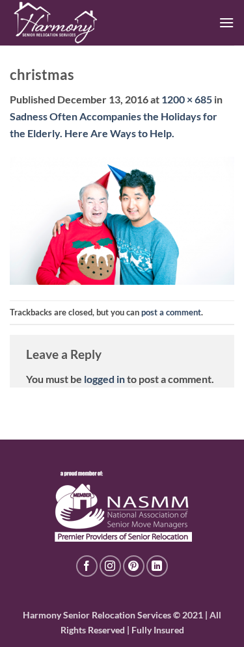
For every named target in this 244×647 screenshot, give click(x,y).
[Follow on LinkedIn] (157, 566)
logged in (104, 379)
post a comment (171, 312)
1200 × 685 (186, 99)
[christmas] (122, 219)
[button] (226, 22)
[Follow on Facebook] (87, 566)
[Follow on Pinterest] (133, 566)
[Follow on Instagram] (110, 566)
